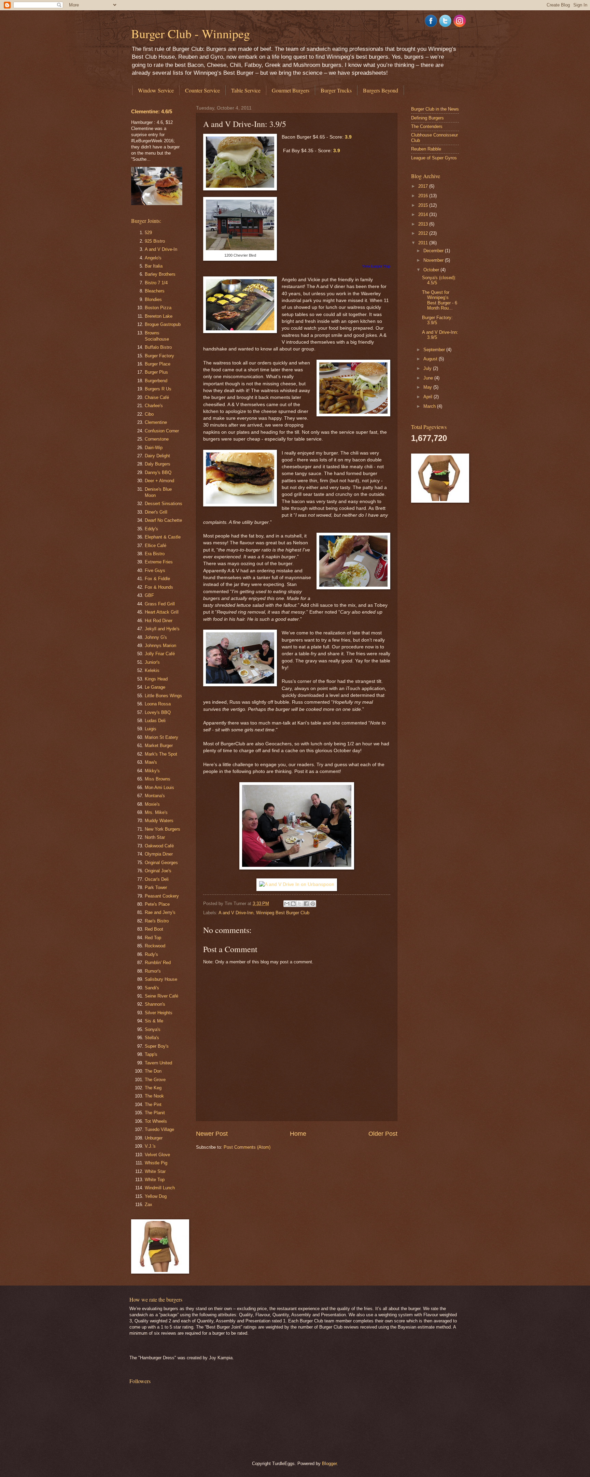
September (434, 349)
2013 (423, 224)
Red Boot (154, 929)
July (428, 368)
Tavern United (158, 1062)
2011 (423, 242)
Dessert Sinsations (163, 503)
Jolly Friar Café (160, 653)
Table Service (246, 90)
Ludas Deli (155, 720)
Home (298, 1133)
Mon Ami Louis (159, 787)
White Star (155, 1171)
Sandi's (152, 987)
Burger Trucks (336, 90)
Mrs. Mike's (156, 812)
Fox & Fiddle (157, 578)
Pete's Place (157, 904)
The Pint (153, 1104)
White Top (155, 1179)
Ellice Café (155, 545)
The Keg (153, 1087)
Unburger (154, 1138)
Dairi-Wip (154, 447)
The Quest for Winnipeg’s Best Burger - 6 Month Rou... (439, 300)
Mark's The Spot (161, 754)
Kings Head (156, 679)
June (428, 378)
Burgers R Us (158, 388)
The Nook (154, 1096)
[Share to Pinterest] (312, 903)
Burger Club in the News (435, 109)
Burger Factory (159, 355)
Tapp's (151, 1054)
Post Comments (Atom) (247, 1147)
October (431, 269)
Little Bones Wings (163, 695)
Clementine (156, 422)
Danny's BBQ (158, 472)
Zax (148, 1204)
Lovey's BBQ (158, 712)
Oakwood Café (159, 845)
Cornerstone (157, 439)
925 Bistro (155, 241)
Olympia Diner (159, 854)
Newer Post (212, 1133)
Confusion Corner (162, 430)
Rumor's (153, 971)
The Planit (155, 1112)
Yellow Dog (156, 1196)
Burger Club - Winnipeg (190, 33)
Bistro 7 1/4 (156, 282)
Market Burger (159, 745)
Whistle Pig (156, 1162)
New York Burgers (162, 829)
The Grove (155, 1079)
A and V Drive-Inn (236, 912)
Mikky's (152, 770)
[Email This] (286, 903)
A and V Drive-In (161, 249)
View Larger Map (376, 266)
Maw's (151, 762)
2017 (423, 186)
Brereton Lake (158, 316)
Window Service (156, 90)
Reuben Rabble (426, 149)
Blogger (329, 1463)
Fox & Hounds (159, 587)
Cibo (149, 414)
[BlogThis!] (293, 903)
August (431, 358)
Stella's (152, 1037)
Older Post (382, 1133)
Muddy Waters (159, 820)
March (430, 406)
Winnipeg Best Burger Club (282, 912)
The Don (153, 1071)
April (428, 396)
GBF (149, 595)
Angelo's (153, 257)
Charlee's (154, 405)
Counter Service (202, 90)
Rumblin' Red (158, 962)
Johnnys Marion (160, 645)
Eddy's (151, 528)
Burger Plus (156, 372)
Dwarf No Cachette (163, 520)
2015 (423, 205)
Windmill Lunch (160, 1187)
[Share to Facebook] (306, 903)
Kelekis (152, 670)
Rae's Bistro (157, 920)
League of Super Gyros (434, 157)
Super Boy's (157, 1046)
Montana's (155, 795)
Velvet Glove (157, 1154)
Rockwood (155, 945)
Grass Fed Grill (160, 603)
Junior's (152, 662)
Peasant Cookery (162, 896)
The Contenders (426, 126)
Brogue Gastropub (163, 324)
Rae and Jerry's (160, 912)
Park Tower (156, 887)
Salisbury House (161, 979)
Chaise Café (157, 397)
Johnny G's (156, 637)
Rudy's (151, 954)
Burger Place (157, 364)
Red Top (153, 937)
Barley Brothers (160, 274)
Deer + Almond (159, 480)
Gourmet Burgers (290, 90)
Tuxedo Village (159, 1129)
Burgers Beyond (380, 90)
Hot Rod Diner (158, 620)
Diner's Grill (156, 512)
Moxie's (152, 804)
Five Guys (155, 570)
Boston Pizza (158, 307)
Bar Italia (154, 266)
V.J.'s (150, 1146)
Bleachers (155, 290)
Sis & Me (154, 1020)
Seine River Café (161, 996)
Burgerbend (156, 380)
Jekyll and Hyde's (162, 628)
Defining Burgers (427, 117)
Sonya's (152, 1029)
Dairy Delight (157, 455)
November (434, 260)
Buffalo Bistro (158, 347)
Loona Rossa (158, 703)
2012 (423, 233)
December (434, 250)
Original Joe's (158, 870)
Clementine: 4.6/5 (151, 111)
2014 (423, 214)
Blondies (153, 299)
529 (148, 232)
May (428, 387)
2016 (423, 195)
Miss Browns (157, 778)
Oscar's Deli (157, 879)
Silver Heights (158, 1012)
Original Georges (161, 862)
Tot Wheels (156, 1121)
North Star (155, 837)
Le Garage (155, 687)
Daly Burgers (157, 464)
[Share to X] (299, 903)
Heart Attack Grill (162, 612)
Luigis (150, 728)
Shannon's (155, 1004)
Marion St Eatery (161, 737)
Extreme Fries (159, 561)
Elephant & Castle (163, 537)
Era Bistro (155, 553)
